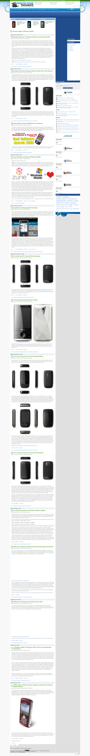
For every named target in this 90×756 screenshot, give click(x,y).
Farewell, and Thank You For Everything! (65, 111)
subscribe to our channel (39, 592)
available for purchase (20, 608)
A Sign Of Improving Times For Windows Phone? (70, 128)
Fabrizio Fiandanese (26, 751)
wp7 (62, 202)
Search (56, 9)
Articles (29, 9)
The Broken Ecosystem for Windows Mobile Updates (29, 510)
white (14, 351)
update (70, 204)
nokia (57, 206)
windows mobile (61, 201)
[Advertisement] (45, 14)
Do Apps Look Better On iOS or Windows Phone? (70, 119)
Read (12, 64)
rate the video (27, 638)
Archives (33, 9)
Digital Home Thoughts (70, 2)
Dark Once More (60, 113)
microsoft (71, 199)
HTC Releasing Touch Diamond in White (25, 300)
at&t (67, 204)
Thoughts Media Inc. (19, 750)
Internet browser (33, 251)
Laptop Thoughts (53, 2)
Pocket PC (25, 642)
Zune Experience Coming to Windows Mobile (27, 157)
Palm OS (28, 680)
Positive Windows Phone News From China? (70, 126)
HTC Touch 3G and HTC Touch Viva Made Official (28, 356)
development (18, 680)
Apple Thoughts (70, 47)
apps (71, 208)
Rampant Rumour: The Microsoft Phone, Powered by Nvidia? (31, 37)
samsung (66, 202)
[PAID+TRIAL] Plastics (66, 123)
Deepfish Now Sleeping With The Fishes (25, 208)
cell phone (70, 201)
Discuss (16, 64)
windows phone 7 (62, 199)
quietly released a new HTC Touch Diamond (24, 343)
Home (12, 9)
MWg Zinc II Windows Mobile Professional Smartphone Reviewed (33, 546)
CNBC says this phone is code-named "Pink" (22, 61)
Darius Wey (34, 751)
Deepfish (22, 251)
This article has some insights (43, 239)
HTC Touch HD (34, 120)
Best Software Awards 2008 (27, 152)
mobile (57, 210)
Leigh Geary (34, 249)
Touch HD (27, 505)
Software (40, 9)
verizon (66, 206)
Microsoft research (39, 251)
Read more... (35, 445)
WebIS (22, 662)
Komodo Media (22, 752)
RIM (20, 740)
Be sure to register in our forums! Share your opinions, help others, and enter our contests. (45, 0)
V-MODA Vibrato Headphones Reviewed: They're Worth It (67, 100)
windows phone (76, 208)
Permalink (25, 64)
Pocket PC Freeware (27, 748)
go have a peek (49, 146)
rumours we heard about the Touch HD (42, 487)
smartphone (19, 66)
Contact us (69, 40)
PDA (30, 505)
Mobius (31, 514)
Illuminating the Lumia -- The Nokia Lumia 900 (65, 97)
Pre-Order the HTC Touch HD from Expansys (26, 256)
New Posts (20, 9)
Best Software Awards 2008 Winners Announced (28, 123)
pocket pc (68, 208)
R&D (20, 251)
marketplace (76, 204)
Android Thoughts (38, 2)
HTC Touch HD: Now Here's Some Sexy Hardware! (28, 453)
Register (25, 9)
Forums (15, 9)
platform (14, 680)
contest (76, 201)
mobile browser (27, 251)
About (53, 9)
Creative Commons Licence (45, 750)
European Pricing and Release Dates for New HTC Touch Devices (33, 71)
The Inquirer (22, 49)
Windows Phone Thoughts (71, 43)
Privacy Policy (12, 751)
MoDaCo (22, 748)
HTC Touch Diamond (29, 351)
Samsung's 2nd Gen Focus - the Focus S (65, 99)
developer (63, 204)
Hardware (44, 9)
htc (76, 199)
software (14, 152)
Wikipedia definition (50, 533)
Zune (14, 203)
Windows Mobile (28, 66)
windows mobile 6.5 (60, 208)
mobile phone (29, 120)
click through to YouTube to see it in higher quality (20, 636)
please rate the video (26, 592)
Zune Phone (23, 66)
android (58, 203)
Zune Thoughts (69, 46)
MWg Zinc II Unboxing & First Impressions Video (28, 601)
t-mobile (70, 206)
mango (58, 204)
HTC (18, 505)
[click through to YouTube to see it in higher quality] (20, 580)
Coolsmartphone (17, 748)
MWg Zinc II (23, 550)
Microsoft (14, 66)
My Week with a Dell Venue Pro (63, 105)
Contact (49, 9)
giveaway (62, 206)
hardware (14, 120)
